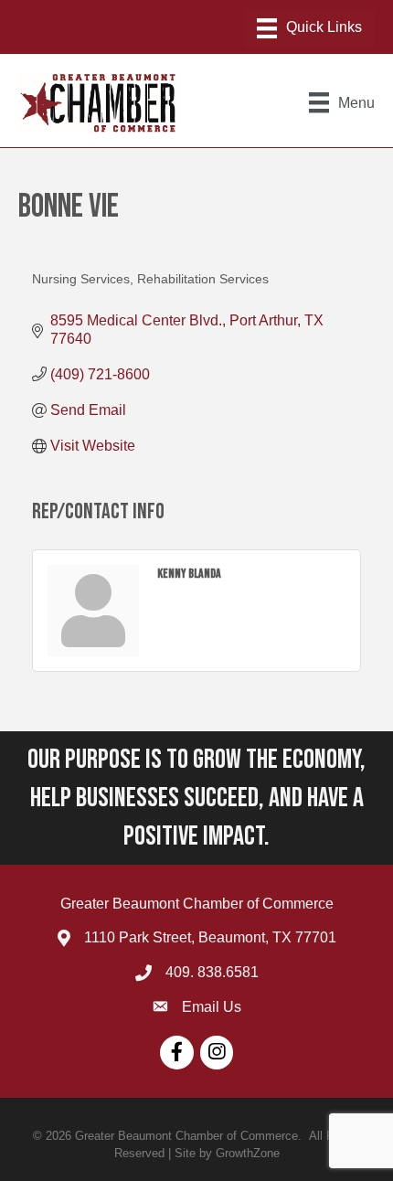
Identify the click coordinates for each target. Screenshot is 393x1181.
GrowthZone (248, 1153)
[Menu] (309, 28)
